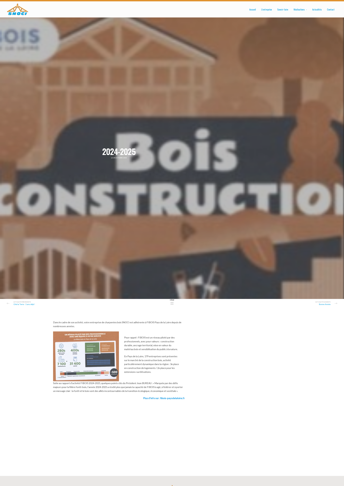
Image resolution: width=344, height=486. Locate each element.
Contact (331, 9)
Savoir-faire (282, 9)
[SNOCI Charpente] (17, 9)
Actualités (317, 9)
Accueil (252, 9)
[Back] (172, 303)
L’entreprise (266, 9)
